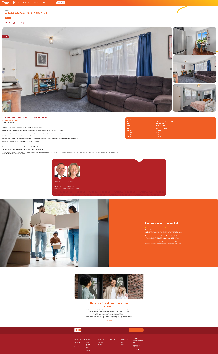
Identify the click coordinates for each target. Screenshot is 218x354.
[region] (109, 69)
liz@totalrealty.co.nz (71, 186)
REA (122, 342)
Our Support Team (124, 339)
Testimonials (100, 342)
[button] (19, 3)
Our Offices (123, 341)
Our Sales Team (77, 342)
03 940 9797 (135, 338)
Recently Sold (100, 341)
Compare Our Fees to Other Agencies (79, 340)
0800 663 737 (61, 2)
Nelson (87, 342)
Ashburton (88, 350)
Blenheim (88, 344)
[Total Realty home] (9, 2)
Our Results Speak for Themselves (78, 345)
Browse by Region (113, 339)
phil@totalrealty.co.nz (57, 186)
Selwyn (87, 341)
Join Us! (122, 344)
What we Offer (101, 339)
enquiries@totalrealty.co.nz (138, 340)
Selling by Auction (101, 344)
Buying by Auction (113, 341)
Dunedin (87, 345)
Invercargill (88, 347)
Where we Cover (77, 346)
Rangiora (88, 339)
